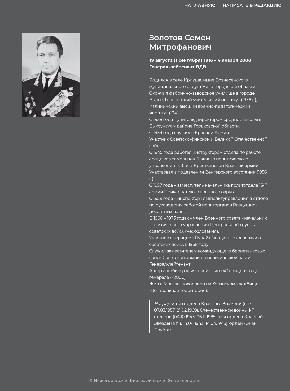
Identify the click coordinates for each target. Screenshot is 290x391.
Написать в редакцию (252, 5)
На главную (199, 5)
